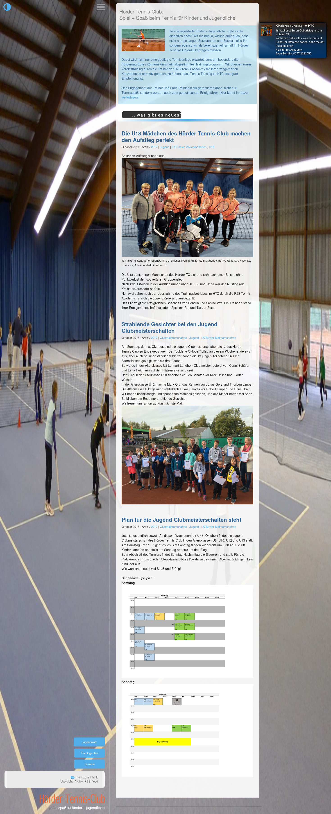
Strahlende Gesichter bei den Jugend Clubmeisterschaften (170, 327)
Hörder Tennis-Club (72, 798)
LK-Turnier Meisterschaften (189, 147)
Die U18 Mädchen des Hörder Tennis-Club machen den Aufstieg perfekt (186, 136)
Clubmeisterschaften (173, 337)
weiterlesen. (130, 97)
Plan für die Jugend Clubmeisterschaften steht (181, 519)
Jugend (164, 147)
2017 (154, 147)
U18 (211, 147)
